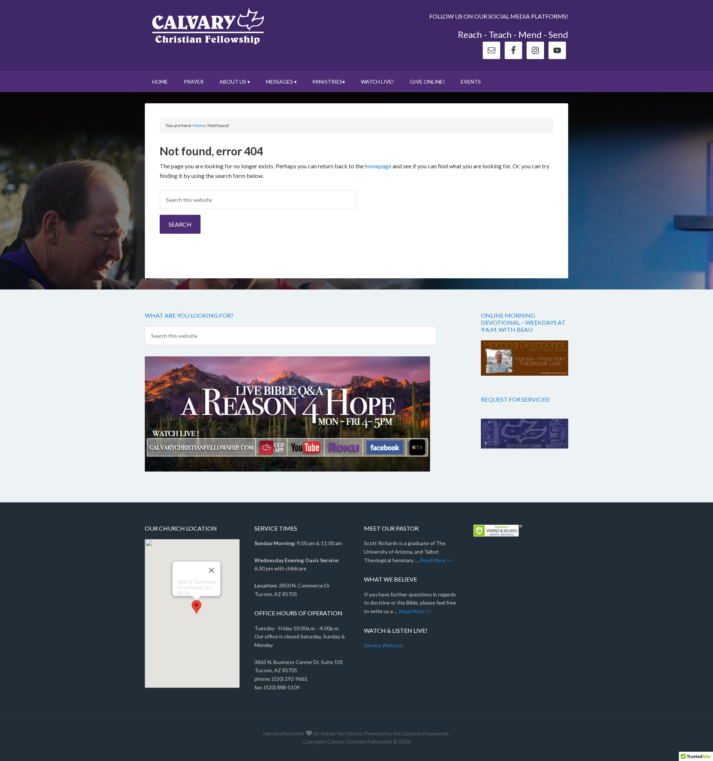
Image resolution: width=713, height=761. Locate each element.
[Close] (211, 570)
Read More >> (436, 560)
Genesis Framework (426, 733)
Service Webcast (383, 645)
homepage (378, 165)
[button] (196, 607)
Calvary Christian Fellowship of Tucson (208, 26)
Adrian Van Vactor (341, 733)
